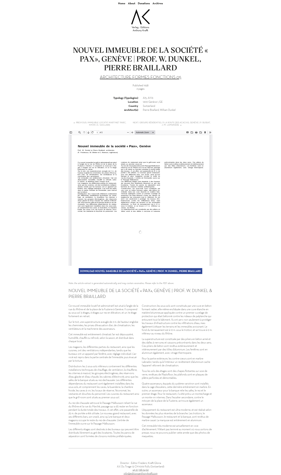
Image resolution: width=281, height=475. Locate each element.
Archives (158, 3)
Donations (144, 3)
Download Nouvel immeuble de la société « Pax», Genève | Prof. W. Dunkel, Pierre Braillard (140, 271)
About (131, 3)
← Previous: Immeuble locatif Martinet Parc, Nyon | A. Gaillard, (99, 123)
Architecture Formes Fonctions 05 (140, 77)
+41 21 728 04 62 (140, 469)
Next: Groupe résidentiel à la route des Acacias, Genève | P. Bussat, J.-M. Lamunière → (172, 123)
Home (121, 3)
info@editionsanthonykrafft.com (140, 473)
